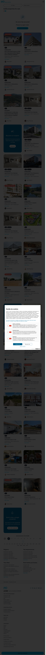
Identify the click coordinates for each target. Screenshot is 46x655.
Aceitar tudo (17, 344)
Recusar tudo (27, 344)
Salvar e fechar (22, 346)
